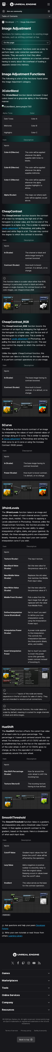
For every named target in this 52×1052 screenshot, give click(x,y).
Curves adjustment (12, 439)
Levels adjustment (10, 228)
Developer (9, 22)
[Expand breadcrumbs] (17, 22)
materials (6, 915)
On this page (9, 43)
